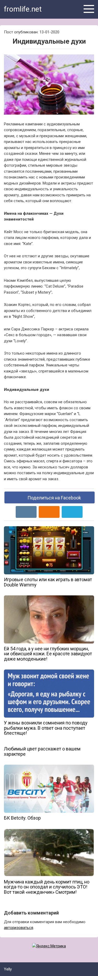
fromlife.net (23, 9)
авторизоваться (18, 927)
